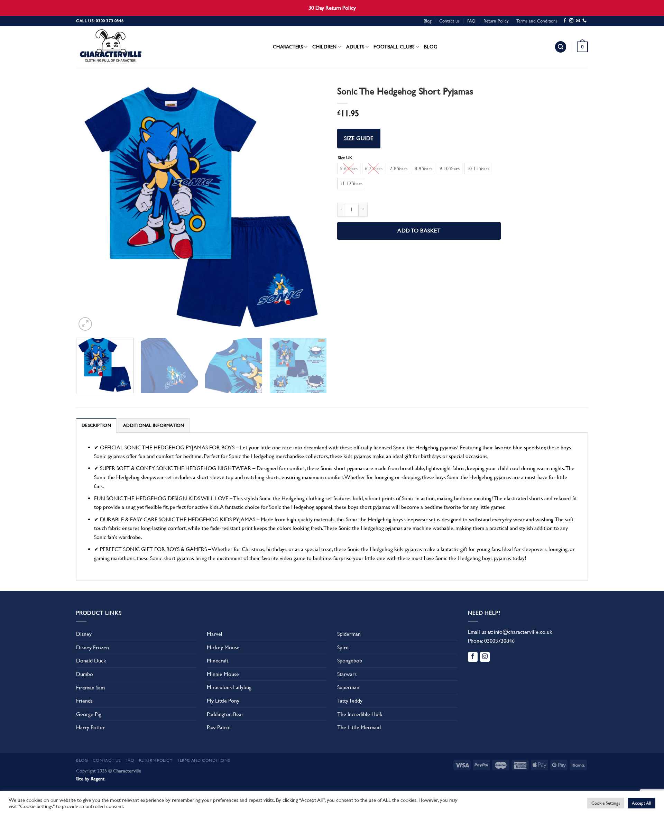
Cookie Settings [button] (605, 803)
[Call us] (584, 20)
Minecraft (217, 660)
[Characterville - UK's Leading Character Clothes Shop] (110, 47)
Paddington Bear (225, 714)
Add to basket (419, 231)
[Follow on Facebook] (565, 20)
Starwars (347, 674)
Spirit (343, 647)
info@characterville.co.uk (523, 632)
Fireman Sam (90, 687)
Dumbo (84, 674)
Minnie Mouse (223, 674)
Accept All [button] (641, 803)
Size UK (345, 157)
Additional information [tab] (153, 425)
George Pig (88, 714)
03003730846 (499, 641)
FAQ (471, 21)
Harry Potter (90, 727)
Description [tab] (96, 425)
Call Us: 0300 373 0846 (99, 20)
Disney (84, 634)
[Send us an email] (578, 20)
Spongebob (349, 660)
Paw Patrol (219, 727)
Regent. (98, 778)
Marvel (214, 634)
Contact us (449, 21)
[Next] (313, 207)
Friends (84, 700)
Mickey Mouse (223, 647)
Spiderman (349, 634)
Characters (288, 46)
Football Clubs (394, 46)
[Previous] (90, 207)
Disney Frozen (92, 647)
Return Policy (496, 21)
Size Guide (359, 138)
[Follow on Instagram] (571, 20)
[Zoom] (85, 324)
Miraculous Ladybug (229, 687)
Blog (428, 21)
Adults (355, 46)
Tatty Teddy (349, 700)
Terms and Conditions (536, 21)
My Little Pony (223, 700)
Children (324, 46)
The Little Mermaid (359, 727)
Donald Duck (91, 660)
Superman (348, 687)
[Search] (560, 47)
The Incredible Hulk (359, 714)
